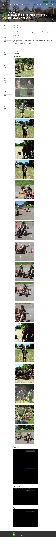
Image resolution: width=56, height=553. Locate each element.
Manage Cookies (32, 450)
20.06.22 (18, 25)
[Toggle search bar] (54, 2)
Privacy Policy (39, 535)
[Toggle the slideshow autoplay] (53, 9)
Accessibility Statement (34, 535)
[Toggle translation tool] (51, 2)
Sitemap (28, 535)
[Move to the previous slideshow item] (53, 11)
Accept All (27, 450)
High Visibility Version (23, 535)
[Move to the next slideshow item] (53, 13)
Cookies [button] (42, 535)
